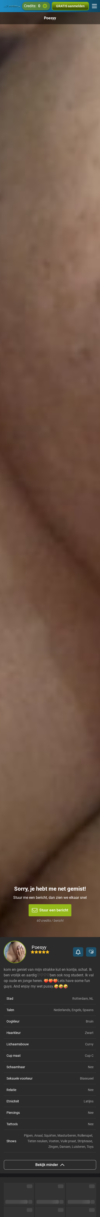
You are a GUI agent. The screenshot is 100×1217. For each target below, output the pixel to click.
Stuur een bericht (53, 910)
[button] (78, 952)
